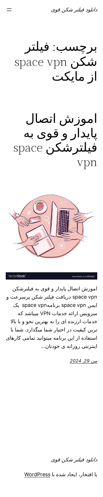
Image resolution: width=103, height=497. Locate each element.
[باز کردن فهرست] (9, 9)
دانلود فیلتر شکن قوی (74, 10)
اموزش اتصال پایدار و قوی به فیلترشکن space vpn (55, 140)
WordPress (37, 474)
